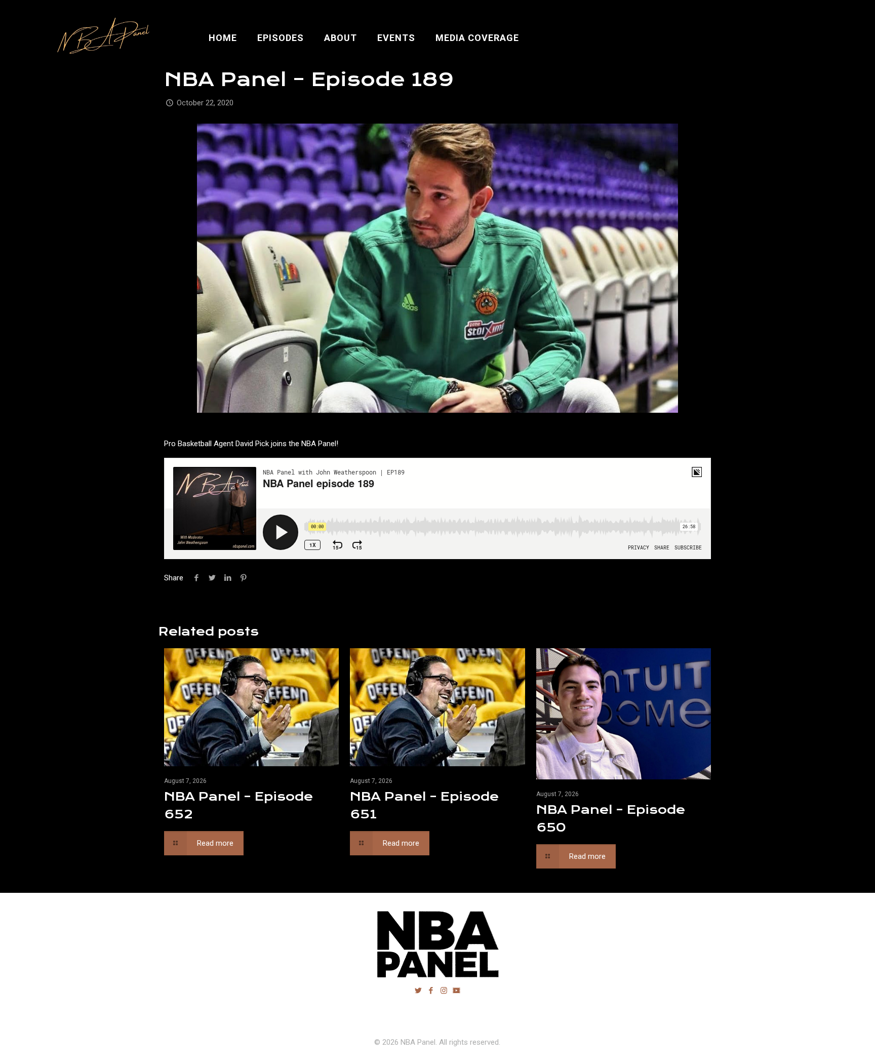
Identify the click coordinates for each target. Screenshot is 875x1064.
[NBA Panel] (101, 38)
